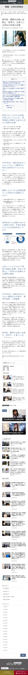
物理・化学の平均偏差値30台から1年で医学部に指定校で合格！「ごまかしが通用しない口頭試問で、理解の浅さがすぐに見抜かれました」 (18, 555)
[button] (26, 2)
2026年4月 (5, 609)
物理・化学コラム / (16, 668)
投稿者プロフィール (10, 105)
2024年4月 (5, 628)
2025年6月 (5, 617)
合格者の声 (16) (6, 591)
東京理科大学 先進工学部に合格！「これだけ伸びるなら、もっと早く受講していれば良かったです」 (18, 378)
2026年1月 (5, 614)
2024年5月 (5, 625)
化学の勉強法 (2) (6, 588)
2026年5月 (5, 606)
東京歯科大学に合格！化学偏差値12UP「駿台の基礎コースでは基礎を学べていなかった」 (18, 399)
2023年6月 (5, 633)
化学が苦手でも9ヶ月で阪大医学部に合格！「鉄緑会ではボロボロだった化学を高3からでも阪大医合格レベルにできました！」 (13, 392)
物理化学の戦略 (13, 405)
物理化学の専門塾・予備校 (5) (9, 596)
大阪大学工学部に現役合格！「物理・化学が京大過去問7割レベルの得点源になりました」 (18, 385)
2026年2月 (5, 612)
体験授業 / (22, 668)
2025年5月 (5, 620)
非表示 (15, 79)
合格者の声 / (9, 668)
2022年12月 (5, 642)
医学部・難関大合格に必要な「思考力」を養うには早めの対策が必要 (18, 577)
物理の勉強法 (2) (6, 594)
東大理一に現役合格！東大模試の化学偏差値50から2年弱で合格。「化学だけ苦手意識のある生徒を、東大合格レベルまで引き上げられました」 (18, 534)
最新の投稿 (9, 107)
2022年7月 (5, 650)
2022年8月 (5, 647)
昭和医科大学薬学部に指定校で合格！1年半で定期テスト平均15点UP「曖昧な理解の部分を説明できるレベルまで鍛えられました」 (18, 567)
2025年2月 (5, 623)
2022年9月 (5, 644)
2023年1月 (5, 639)
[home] (4, 2)
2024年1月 (5, 631)
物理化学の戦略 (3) (6, 599)
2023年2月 (5, 636)
